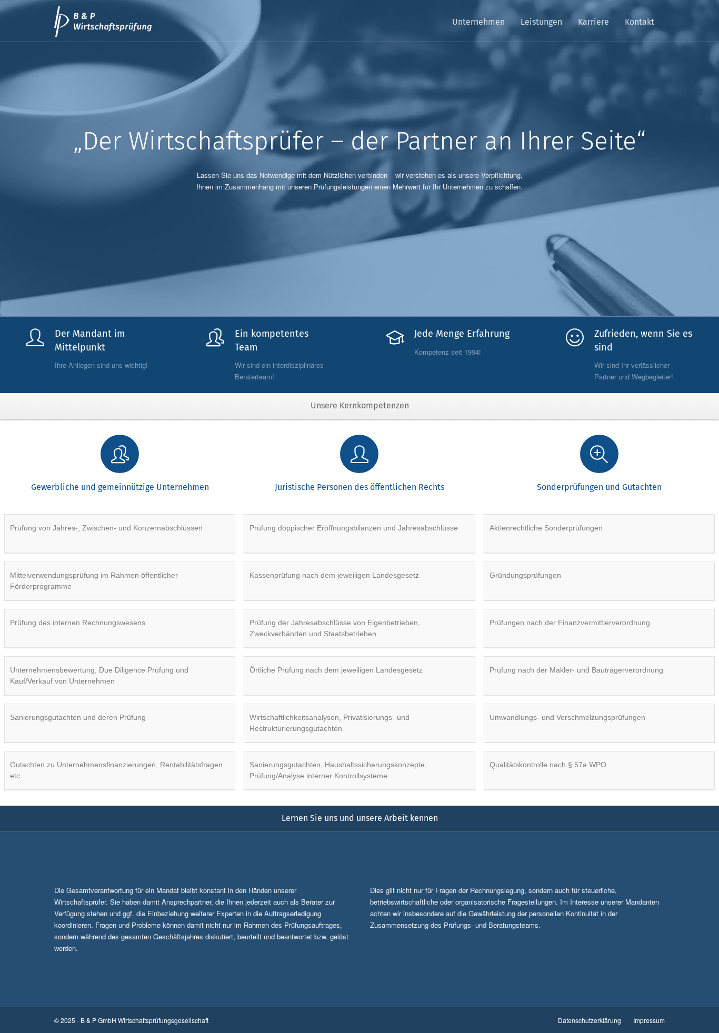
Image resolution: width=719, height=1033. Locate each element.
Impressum (649, 1020)
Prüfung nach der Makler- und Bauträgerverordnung (576, 670)
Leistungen (541, 22)
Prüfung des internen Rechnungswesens (77, 622)
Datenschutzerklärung (589, 1020)
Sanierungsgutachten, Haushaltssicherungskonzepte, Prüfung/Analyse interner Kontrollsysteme (338, 770)
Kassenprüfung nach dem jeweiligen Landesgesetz (334, 575)
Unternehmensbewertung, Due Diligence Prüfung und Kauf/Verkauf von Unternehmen (99, 675)
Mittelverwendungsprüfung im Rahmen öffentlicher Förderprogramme (94, 580)
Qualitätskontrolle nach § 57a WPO (548, 764)
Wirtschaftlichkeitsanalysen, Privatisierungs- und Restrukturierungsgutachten (329, 723)
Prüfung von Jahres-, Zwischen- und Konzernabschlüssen (106, 528)
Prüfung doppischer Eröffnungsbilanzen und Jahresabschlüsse (353, 528)
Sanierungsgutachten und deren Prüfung (78, 717)
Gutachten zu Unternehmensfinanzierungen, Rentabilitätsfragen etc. (116, 770)
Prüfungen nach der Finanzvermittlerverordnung (570, 622)
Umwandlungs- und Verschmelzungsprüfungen (567, 717)
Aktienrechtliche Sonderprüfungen (546, 528)
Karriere (593, 22)
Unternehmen (478, 22)
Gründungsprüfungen (525, 575)
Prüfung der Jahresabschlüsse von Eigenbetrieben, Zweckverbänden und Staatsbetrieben (334, 628)
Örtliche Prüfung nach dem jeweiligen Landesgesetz (336, 670)
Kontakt (639, 22)
